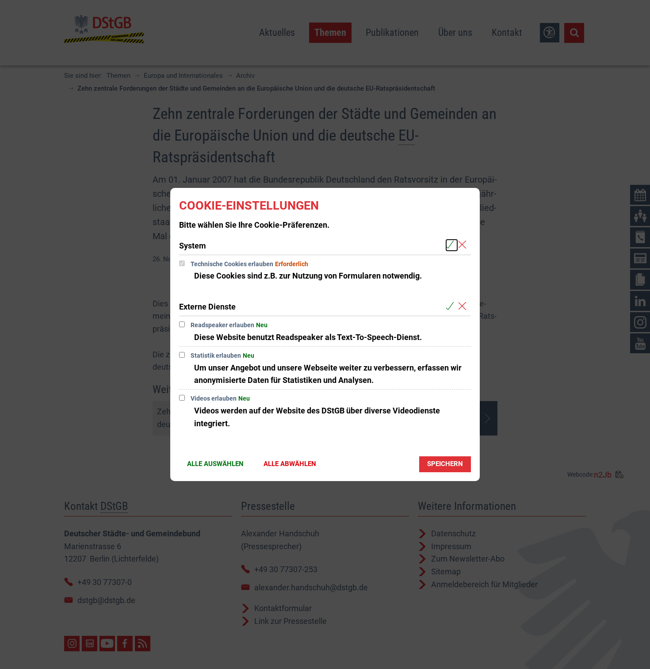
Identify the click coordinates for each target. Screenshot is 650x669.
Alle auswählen (215, 464)
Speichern (445, 464)
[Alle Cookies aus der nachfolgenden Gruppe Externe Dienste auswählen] (451, 306)
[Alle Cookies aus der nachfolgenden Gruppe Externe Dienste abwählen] (464, 306)
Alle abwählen (290, 464)
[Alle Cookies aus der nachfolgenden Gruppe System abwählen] (464, 245)
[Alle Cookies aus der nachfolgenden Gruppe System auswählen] (451, 245)
